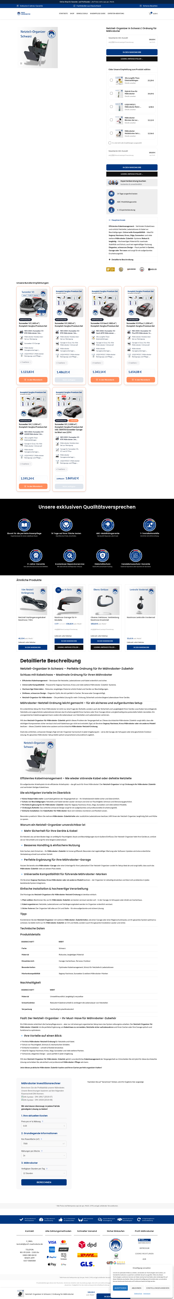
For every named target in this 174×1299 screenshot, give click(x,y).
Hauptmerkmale (118, 220)
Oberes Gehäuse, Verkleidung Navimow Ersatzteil (105, 618)
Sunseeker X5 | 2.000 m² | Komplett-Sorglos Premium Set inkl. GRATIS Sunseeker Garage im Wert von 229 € (69, 428)
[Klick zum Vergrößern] (21, 63)
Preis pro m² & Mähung (31, 1122)
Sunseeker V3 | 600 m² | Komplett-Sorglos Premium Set (33, 324)
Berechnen (44, 1182)
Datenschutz (138, 1293)
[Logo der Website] (25, 13)
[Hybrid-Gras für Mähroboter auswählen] (111, 93)
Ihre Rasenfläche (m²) (30, 1139)
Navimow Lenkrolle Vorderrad (141, 617)
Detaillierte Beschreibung (122, 259)
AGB (144, 1259)
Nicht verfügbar (69, 380)
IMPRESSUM (144, 1248)
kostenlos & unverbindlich (131, 184)
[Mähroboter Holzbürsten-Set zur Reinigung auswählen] (111, 133)
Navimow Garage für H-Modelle (66, 618)
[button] (131, 220)
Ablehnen (136, 1288)
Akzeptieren (120, 1288)
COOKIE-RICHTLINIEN (144, 1253)
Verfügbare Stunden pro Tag (33, 1169)
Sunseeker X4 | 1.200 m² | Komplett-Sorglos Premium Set (33, 425)
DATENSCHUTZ (144, 1243)
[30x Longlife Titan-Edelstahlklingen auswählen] (111, 80)
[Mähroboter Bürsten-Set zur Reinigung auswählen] (111, 120)
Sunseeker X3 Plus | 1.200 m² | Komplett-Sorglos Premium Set (141, 324)
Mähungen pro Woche (30, 1151)
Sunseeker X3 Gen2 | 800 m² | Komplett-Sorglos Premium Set (105, 324)
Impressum (146, 1293)
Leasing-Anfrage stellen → (132, 59)
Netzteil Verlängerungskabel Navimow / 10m (31, 618)
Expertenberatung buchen (133, 181)
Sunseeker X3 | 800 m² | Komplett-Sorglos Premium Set (69, 324)
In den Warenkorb (132, 52)
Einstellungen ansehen (157, 1288)
